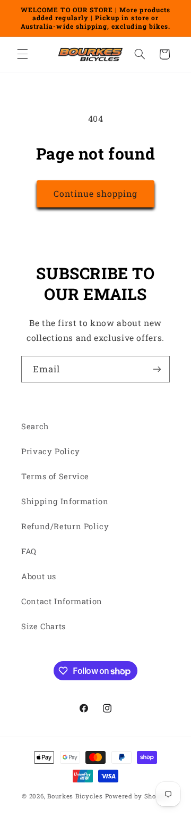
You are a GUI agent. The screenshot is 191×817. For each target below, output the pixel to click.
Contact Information (61, 601)
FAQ (29, 551)
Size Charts (43, 626)
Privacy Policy (50, 451)
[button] (22, 54)
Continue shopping (96, 193)
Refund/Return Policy (65, 526)
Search (35, 426)
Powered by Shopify (137, 796)
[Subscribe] (157, 369)
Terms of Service (55, 476)
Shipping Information (65, 501)
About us (38, 576)
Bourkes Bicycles (75, 796)
